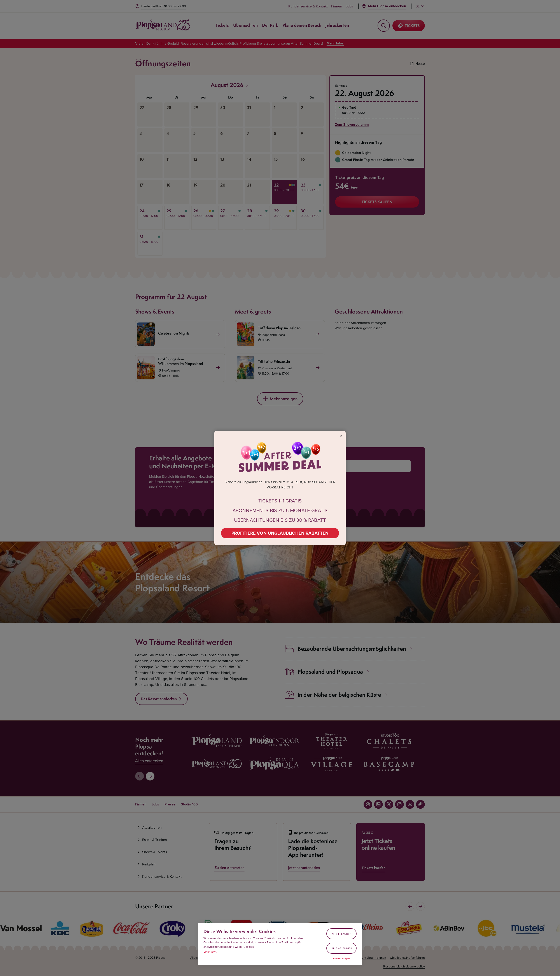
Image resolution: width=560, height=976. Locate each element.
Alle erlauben (342, 934)
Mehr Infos (210, 952)
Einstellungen (341, 958)
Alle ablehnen (341, 948)
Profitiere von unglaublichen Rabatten (280, 533)
